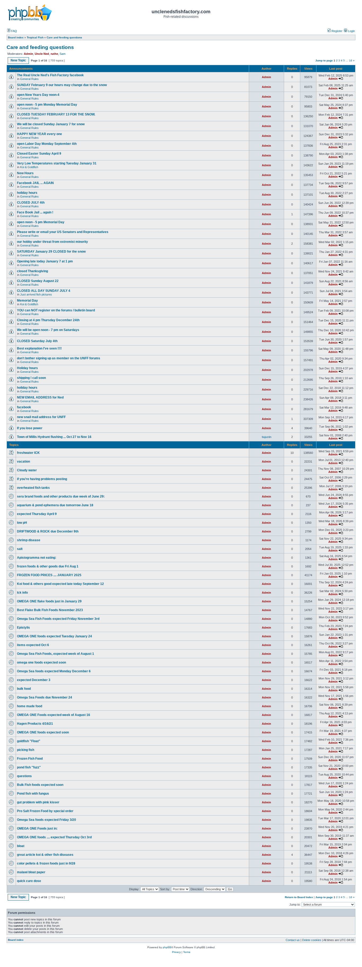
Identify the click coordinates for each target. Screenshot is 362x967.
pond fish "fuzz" (29, 767)
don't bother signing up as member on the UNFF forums (58, 358)
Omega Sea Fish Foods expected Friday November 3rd (58, 619)
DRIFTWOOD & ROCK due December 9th (47, 531)
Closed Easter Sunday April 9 (39, 153)
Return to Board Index (299, 897)
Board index (16, 939)
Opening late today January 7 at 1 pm (45, 261)
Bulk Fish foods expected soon (40, 785)
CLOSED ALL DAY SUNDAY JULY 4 (43, 291)
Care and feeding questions (40, 47)
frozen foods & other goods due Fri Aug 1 (47, 566)
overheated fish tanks (33, 488)
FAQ (13, 31)
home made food (29, 706)
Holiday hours (27, 368)
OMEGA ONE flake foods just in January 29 (49, 601)
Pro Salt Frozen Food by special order (45, 811)
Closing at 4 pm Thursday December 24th (50, 320)
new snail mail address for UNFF (41, 417)
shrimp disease (28, 540)
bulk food (24, 689)
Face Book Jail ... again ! (35, 212)
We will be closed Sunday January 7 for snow (51, 124)
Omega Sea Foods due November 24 (44, 697)
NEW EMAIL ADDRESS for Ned (40, 397)
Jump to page (324, 60)
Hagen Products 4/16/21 (35, 724)
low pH (22, 523)
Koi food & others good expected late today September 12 (60, 584)
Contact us (293, 940)
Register (336, 31)
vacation (23, 461)
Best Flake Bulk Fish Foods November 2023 (50, 610)
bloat (20, 846)
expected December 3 (33, 680)
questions (24, 776)
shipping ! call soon (31, 378)
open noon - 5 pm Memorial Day (40, 222)
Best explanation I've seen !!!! (39, 348)
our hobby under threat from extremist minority (52, 242)
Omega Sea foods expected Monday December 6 (54, 671)
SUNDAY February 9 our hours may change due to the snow (62, 85)
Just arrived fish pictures (36, 294)
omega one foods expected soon (41, 662)
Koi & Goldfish (29, 167)
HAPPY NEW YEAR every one (39, 134)
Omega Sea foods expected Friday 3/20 (46, 820)
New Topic (18, 60)
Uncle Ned (42, 53)
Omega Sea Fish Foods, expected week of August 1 (55, 654)
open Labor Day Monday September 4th (47, 144)
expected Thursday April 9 (37, 514)
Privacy (176, 952)
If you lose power (29, 428)
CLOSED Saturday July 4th (37, 341)
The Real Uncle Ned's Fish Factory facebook (50, 75)
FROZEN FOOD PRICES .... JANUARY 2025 (49, 575)
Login (351, 31)
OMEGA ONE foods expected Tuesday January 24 (54, 636)
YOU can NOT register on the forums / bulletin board (56, 310)
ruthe (54, 53)
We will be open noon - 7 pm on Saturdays (48, 330)
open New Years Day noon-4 (38, 95)
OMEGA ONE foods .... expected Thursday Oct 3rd (54, 837)
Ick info (22, 592)
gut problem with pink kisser (38, 802)
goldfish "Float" (28, 741)
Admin (28, 53)
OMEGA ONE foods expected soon (43, 732)
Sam (62, 53)
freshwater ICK (28, 453)
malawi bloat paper (31, 872)
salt (20, 549)
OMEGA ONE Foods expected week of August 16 (53, 715)
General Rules (29, 78)
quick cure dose (29, 881)
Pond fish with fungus (33, 793)
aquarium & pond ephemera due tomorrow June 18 (55, 505)
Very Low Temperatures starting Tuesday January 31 (56, 163)
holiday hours (27, 193)
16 (350, 60)
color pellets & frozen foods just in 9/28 (46, 863)
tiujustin (266, 436)
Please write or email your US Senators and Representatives (62, 232)
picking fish (25, 750)
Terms (186, 952)
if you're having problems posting (42, 479)
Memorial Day (28, 300)
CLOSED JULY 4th (31, 202)
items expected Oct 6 (33, 645)
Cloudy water (27, 470)
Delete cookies (311, 940)
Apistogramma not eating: (36, 557)
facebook (24, 407)
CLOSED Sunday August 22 (38, 281)
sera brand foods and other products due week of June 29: (61, 496)
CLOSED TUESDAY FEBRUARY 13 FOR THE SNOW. (56, 114)
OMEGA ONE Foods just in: (37, 828)
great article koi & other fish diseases (45, 855)
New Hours (25, 173)
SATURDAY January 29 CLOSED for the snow (51, 251)
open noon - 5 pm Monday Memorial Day (47, 104)
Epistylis (23, 627)
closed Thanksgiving (32, 271)
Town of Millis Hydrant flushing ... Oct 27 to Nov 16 (54, 437)
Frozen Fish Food (30, 758)
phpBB (167, 947)
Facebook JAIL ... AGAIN (35, 183)
